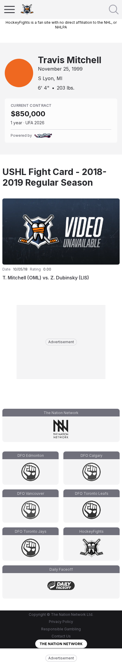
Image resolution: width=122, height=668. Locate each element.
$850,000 (28, 113)
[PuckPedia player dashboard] (43, 135)
